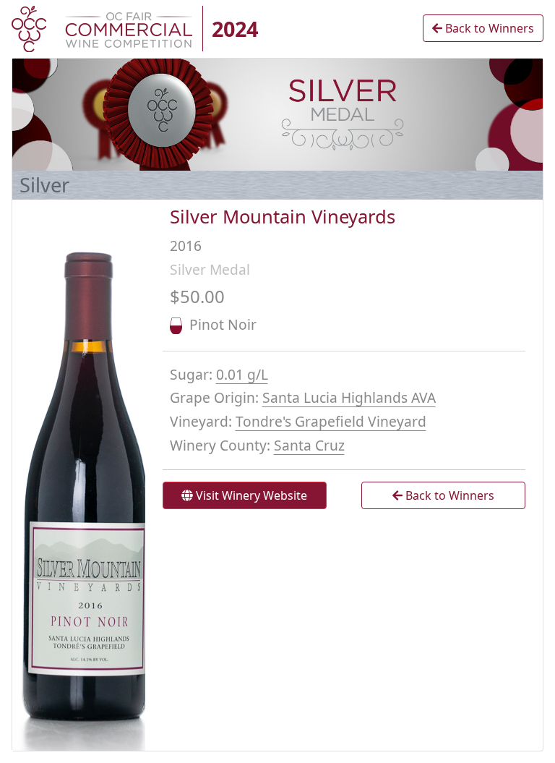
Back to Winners (488, 28)
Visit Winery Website (250, 495)
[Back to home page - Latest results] (102, 27)
